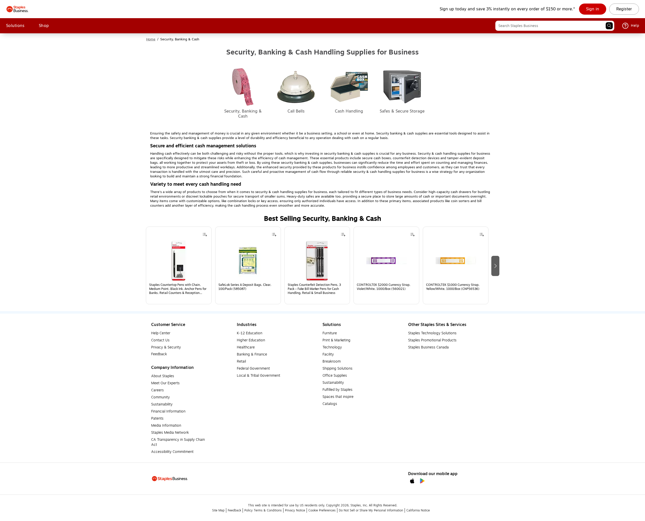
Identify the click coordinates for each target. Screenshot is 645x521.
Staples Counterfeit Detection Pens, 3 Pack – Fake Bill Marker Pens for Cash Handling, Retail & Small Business (314, 289)
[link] (592, 9)
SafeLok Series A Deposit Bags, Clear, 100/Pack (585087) (244, 287)
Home (150, 39)
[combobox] (554, 26)
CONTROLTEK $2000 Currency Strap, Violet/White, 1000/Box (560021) (383, 287)
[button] (609, 25)
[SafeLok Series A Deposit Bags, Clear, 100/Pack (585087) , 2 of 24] (248, 260)
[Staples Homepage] (17, 9)
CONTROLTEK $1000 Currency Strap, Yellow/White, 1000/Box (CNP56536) (452, 287)
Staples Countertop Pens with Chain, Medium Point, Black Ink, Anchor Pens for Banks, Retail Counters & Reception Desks (177, 289)
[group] (179, 265)
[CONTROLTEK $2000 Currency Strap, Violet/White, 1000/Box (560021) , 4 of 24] (386, 260)
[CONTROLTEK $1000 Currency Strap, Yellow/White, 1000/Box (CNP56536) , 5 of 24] (456, 260)
